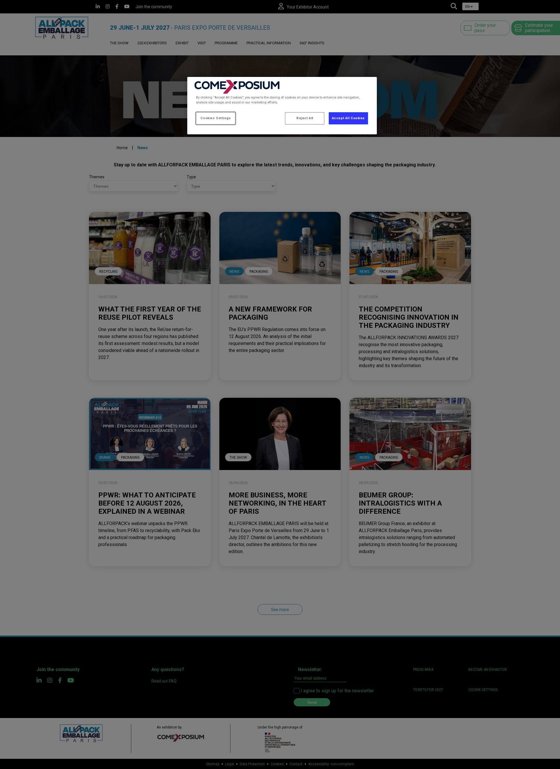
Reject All (304, 118)
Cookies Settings (215, 118)
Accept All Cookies (348, 118)
